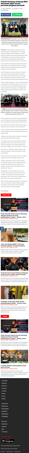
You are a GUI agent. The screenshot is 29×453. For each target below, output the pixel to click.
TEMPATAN (5, 10)
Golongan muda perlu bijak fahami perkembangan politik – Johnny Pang (13, 302)
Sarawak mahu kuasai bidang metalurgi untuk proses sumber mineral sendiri (14, 273)
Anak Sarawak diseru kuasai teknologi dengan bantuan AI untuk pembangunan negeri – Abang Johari (14, 215)
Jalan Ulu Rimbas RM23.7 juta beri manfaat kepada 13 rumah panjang (13, 245)
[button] (6, 14)
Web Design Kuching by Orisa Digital (9, 448)
